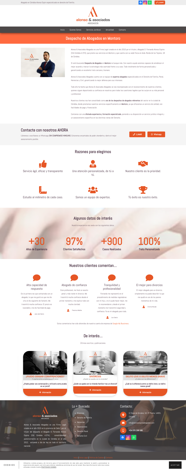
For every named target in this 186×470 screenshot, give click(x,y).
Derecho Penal (82, 431)
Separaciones (82, 426)
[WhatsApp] (150, 3)
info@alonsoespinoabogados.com (141, 422)
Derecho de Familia (84, 417)
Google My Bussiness (121, 323)
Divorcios (80, 413)
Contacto (109, 457)
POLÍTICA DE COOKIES (48, 467)
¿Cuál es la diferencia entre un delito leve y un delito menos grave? (114, 384)
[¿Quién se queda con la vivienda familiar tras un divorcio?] (64, 365)
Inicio (76, 457)
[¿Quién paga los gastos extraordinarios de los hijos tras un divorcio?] (164, 365)
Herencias (81, 422)
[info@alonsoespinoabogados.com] (124, 423)
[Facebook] (141, 3)
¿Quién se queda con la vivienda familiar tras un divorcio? (64, 383)
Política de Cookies (96, 457)
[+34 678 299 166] (124, 430)
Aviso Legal (83, 457)
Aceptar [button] (175, 465)
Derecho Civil (82, 435)
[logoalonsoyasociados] (93, 16)
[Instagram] (145, 3)
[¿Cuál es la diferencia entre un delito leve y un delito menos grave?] (114, 365)
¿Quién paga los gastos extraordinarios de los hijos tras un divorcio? (164, 384)
